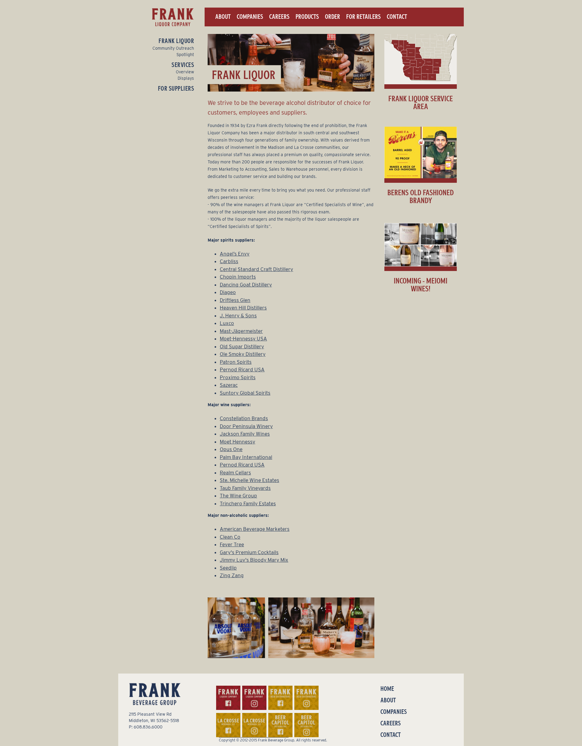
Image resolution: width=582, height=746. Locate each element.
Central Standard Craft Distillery (256, 269)
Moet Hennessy (237, 442)
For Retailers (363, 16)
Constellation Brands (244, 418)
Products (307, 16)
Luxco (227, 323)
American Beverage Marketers (254, 529)
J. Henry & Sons (238, 316)
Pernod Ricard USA (242, 369)
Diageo (228, 292)
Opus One (231, 449)
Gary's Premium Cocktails (249, 552)
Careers (279, 16)
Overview (185, 71)
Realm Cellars (235, 473)
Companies (250, 16)
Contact (397, 16)
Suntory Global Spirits (245, 393)
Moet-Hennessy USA (243, 339)
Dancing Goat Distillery (246, 285)
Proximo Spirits (238, 377)
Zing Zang (232, 575)
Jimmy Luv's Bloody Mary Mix (254, 560)
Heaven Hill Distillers (243, 308)
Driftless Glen (235, 300)
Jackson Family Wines (245, 434)
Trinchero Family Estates (248, 503)
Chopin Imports (238, 277)
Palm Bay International (246, 457)
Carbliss (229, 261)
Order (332, 16)
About (223, 16)
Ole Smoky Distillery (243, 354)
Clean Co (230, 537)
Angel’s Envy (234, 254)
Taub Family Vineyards (245, 488)
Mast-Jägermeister (241, 331)
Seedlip (228, 568)
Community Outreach (173, 48)
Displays (186, 78)
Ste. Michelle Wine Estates (249, 480)
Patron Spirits (236, 362)
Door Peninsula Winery (246, 426)
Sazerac (229, 385)
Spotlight (185, 54)
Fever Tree (232, 544)
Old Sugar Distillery (242, 346)
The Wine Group (238, 496)
